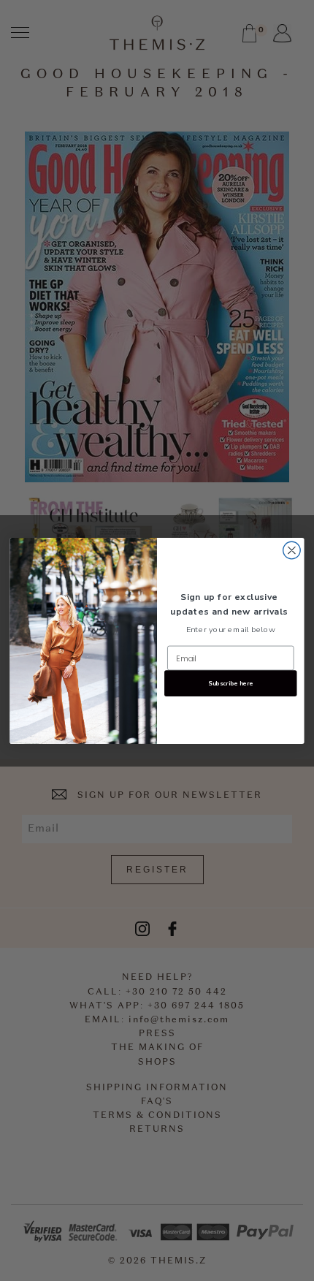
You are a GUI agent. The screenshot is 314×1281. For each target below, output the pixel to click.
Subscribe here (230, 683)
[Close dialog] (292, 550)
